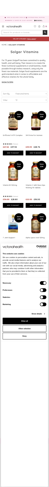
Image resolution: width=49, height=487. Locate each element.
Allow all (24, 321)
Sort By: (6, 94)
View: (5, 100)
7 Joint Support (9, 238)
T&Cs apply (31, 39)
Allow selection (24, 329)
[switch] (43, 290)
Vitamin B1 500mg (10, 185)
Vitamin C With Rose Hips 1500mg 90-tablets (35, 186)
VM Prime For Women (34, 135)
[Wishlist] (35, 26)
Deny (24, 336)
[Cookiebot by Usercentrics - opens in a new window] (36, 246)
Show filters (7, 82)
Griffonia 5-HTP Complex (12, 135)
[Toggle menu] (3, 26)
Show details (37, 314)
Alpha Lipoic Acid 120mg (35, 238)
